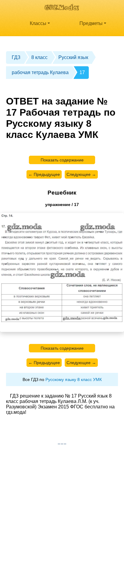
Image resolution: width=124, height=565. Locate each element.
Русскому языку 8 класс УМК (73, 379)
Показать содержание (62, 160)
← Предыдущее (44, 174)
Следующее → (81, 174)
